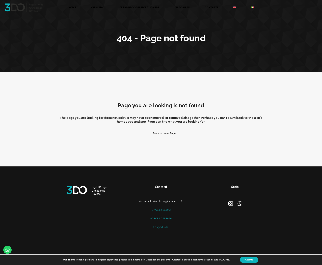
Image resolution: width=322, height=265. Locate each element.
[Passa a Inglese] (234, 7)
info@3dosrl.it (161, 227)
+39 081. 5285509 (161, 209)
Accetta (249, 259)
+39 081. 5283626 (161, 218)
